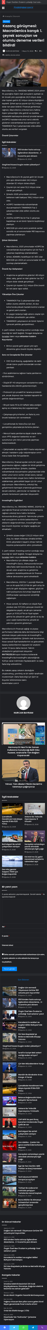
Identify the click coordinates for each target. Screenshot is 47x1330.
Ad (4, 927)
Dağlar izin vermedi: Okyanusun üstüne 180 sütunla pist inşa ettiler (29, 990)
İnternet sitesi (7, 945)
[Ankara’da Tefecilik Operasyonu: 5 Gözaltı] (35, 808)
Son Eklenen (23, 979)
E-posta (6, 936)
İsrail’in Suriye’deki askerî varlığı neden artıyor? (29, 1053)
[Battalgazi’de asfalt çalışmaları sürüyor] (12, 836)
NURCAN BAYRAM (12, 51)
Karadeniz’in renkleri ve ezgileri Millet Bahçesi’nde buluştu (30, 1025)
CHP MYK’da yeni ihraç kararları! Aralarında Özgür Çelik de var (30, 1122)
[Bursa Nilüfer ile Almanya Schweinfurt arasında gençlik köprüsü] (9, 1203)
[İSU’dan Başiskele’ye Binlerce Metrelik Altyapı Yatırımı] (9, 1037)
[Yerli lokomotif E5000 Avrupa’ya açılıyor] (9, 1180)
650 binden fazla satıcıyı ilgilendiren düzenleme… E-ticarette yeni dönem (30, 152)
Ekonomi (16, 16)
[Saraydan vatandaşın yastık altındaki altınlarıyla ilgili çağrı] (35, 836)
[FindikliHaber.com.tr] (24, 7)
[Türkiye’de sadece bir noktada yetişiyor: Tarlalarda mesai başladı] (9, 1191)
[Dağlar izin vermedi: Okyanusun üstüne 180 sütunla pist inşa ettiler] (9, 991)
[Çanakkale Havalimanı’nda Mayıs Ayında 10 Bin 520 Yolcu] (12, 808)
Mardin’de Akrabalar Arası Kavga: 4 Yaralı (30, 1075)
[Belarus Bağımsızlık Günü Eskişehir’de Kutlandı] (9, 1100)
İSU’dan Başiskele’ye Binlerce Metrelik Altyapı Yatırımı (29, 1037)
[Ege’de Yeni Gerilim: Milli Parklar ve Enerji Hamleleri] (9, 1169)
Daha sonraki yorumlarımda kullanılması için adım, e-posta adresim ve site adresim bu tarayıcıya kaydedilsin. (23, 958)
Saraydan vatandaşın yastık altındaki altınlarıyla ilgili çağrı (35, 846)
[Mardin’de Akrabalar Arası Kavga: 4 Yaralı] (9, 1078)
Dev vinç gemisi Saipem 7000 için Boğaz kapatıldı (10, 871)
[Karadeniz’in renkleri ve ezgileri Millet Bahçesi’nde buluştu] (9, 1025)
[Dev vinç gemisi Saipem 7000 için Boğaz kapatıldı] (12, 861)
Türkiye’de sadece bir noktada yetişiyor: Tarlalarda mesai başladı (30, 1190)
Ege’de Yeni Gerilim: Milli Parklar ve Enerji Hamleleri (30, 1167)
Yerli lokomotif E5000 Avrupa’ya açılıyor (28, 1178)
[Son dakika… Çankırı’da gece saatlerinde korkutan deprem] (9, 1145)
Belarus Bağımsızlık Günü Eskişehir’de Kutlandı (29, 1098)
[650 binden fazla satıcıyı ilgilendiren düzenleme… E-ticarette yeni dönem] (9, 152)
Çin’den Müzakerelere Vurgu (31, 1063)
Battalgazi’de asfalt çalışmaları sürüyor (11, 845)
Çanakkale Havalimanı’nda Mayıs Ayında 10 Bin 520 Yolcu (12, 820)
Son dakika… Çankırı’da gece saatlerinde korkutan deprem (30, 1145)
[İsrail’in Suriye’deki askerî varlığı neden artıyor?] (9, 1056)
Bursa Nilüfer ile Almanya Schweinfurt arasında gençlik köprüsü (29, 1202)
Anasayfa (8, 16)
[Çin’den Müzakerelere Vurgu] (9, 1067)
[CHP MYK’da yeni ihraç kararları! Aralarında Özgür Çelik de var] (9, 1122)
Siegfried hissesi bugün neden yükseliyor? (21, 164)
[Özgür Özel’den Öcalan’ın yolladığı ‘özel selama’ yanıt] (9, 1014)
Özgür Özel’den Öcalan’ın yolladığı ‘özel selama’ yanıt (26, 2)
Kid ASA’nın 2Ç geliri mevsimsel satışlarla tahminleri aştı (34, 859)
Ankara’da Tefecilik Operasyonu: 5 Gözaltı (33, 819)
